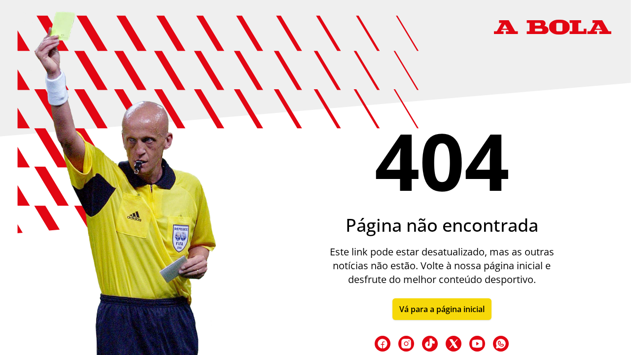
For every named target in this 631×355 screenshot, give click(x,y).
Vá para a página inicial (442, 309)
